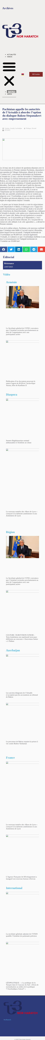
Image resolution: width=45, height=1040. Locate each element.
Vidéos (9, 57)
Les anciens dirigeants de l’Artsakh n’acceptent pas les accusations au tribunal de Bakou (22, 695)
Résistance (9, 263)
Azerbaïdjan (18, 128)
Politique (28, 128)
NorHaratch (7, 1020)
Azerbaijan (13, 650)
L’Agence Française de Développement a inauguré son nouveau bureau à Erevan (21, 878)
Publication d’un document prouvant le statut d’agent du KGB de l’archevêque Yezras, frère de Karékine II (20, 383)
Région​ (10, 532)
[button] (9, 74)
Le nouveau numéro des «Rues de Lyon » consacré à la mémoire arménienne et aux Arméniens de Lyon (21, 514)
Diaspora (11, 394)
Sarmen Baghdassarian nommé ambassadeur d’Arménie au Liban (18, 442)
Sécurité (34, 128)
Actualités (11, 54)
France (10, 757)
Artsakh (12, 128)
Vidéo (6, 274)
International (14, 888)
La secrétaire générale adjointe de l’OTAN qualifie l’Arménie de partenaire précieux (22, 935)
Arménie (6, 128)
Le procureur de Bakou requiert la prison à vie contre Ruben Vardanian (22, 743)
